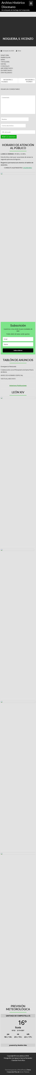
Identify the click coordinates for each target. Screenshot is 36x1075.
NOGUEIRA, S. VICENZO (7, 81)
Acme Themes (24, 1072)
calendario (27, 168)
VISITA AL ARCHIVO (8, 379)
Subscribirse (18, 350)
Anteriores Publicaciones (18, 385)
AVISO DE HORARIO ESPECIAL (12, 375)
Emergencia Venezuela (8, 366)
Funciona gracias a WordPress (15, 1070)
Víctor (19, 51)
